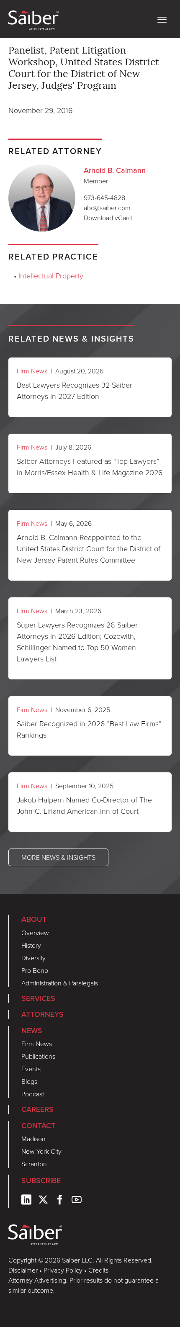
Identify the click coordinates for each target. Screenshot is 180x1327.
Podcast (32, 1093)
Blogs (29, 1081)
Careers (37, 1109)
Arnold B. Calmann (115, 170)
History (31, 945)
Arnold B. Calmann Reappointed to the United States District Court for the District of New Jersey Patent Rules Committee (88, 548)
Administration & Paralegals (59, 983)
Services (38, 998)
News (31, 1030)
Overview (35, 932)
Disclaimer (23, 1270)
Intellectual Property (50, 275)
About (33, 919)
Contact (38, 1125)
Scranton (34, 1163)
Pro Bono (34, 970)
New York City (41, 1151)
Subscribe (41, 1180)
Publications (38, 1056)
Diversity (33, 957)
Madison (33, 1138)
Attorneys (42, 1014)
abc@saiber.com (107, 207)
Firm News (32, 370)
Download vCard (108, 217)
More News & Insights (58, 857)
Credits (98, 1270)
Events (31, 1068)
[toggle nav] (162, 18)
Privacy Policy (63, 1270)
